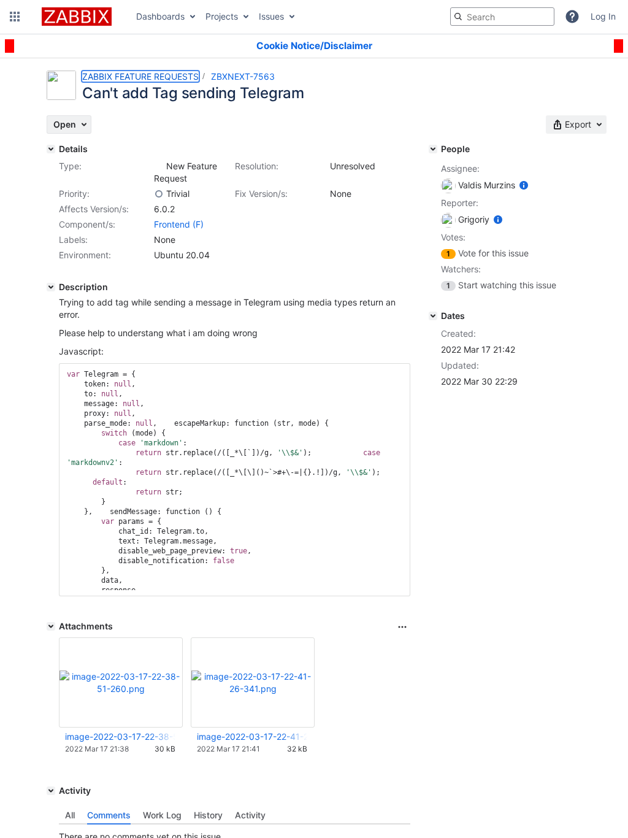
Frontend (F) (179, 224)
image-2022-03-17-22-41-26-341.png (252, 736)
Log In (603, 16)
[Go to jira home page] (77, 16)
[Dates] (433, 316)
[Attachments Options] (402, 627)
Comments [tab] (109, 815)
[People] (433, 149)
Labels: (73, 239)
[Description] (51, 287)
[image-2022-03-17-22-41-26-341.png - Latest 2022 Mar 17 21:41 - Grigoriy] (252, 682)
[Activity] (51, 790)
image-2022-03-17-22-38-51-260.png (120, 736)
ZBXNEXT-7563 (243, 76)
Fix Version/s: (261, 193)
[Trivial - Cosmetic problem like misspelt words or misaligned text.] (159, 194)
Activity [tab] (250, 815)
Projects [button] (221, 16)
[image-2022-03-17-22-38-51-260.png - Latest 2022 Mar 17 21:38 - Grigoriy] (120, 682)
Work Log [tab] (162, 815)
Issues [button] (271, 16)
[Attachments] (51, 626)
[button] (14, 16)
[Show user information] (524, 185)
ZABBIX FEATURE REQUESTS (140, 76)
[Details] (51, 149)
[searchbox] (502, 16)
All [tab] (70, 815)
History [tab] (208, 815)
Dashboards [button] (160, 16)
